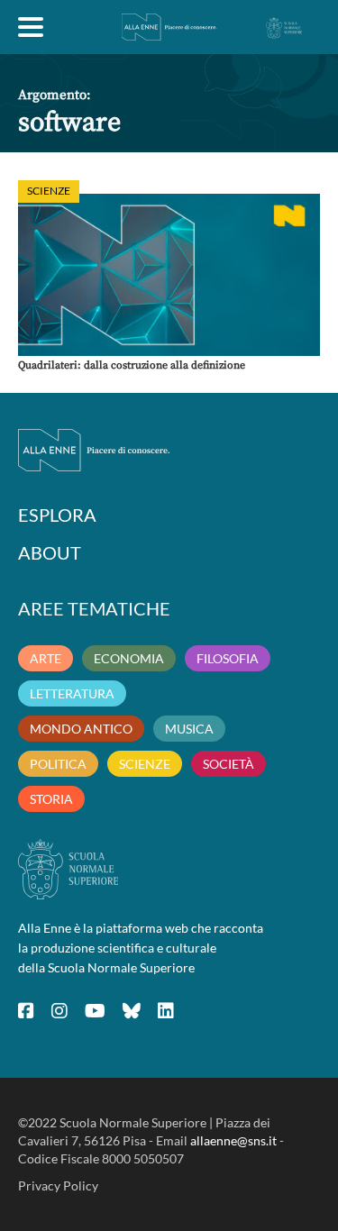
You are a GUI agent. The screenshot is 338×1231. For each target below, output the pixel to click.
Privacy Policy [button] (58, 1185)
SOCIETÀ (228, 763)
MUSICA (189, 728)
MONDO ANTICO (81, 728)
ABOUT (49, 552)
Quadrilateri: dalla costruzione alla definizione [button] (131, 365)
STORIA (51, 799)
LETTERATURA (72, 693)
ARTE (45, 658)
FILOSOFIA (227, 658)
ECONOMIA (129, 658)
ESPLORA (57, 514)
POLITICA (58, 763)
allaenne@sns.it (233, 1140)
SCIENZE (144, 763)
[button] (169, 275)
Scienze (48, 190)
